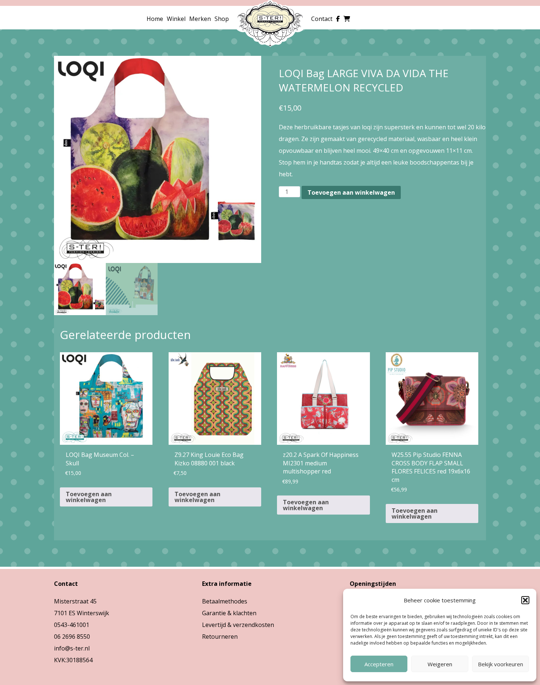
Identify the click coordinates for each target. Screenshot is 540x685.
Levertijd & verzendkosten (238, 625)
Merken (200, 19)
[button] (525, 600)
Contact (321, 19)
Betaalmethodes (224, 601)
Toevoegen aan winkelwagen (351, 192)
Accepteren (378, 664)
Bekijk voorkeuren (500, 664)
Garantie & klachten (229, 613)
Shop (222, 19)
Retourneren (220, 636)
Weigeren (440, 664)
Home (155, 19)
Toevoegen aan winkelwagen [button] (89, 497)
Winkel (176, 19)
